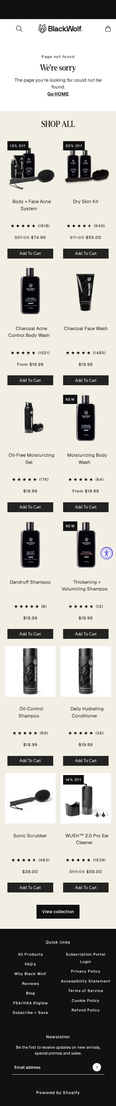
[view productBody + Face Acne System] (30, 164)
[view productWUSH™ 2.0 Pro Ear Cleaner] (86, 798)
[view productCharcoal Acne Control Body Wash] (30, 291)
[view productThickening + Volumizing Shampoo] (86, 545)
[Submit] (96, 1067)
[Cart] (108, 29)
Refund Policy (85, 1010)
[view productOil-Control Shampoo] (30, 671)
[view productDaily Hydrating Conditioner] (86, 671)
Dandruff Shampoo (30, 582)
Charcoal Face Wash (86, 328)
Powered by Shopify (58, 1092)
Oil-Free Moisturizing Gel (31, 458)
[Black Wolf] (60, 28)
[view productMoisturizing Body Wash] (86, 418)
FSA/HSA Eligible (30, 1003)
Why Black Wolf (30, 973)
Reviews (30, 983)
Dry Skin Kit (85, 201)
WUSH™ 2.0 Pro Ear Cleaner (87, 839)
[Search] (19, 29)
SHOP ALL (58, 124)
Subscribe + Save (30, 1012)
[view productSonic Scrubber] (30, 798)
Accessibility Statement (85, 981)
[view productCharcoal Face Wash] (86, 291)
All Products (30, 954)
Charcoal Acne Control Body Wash (29, 331)
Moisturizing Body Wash (87, 458)
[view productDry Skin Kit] (86, 164)
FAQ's (30, 964)
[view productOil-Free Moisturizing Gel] (30, 418)
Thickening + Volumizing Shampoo (85, 585)
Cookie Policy (86, 1000)
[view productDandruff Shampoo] (30, 545)
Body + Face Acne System (31, 204)
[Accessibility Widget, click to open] (107, 553)
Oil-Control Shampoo (31, 712)
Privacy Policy (86, 971)
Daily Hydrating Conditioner (87, 712)
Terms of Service (85, 990)
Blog (30, 993)
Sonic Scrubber (30, 836)
